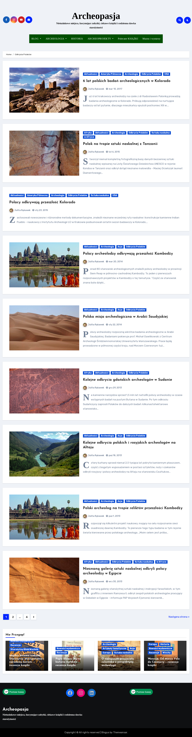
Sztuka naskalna (161, 133)
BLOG (35, 38)
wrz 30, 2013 (115, 581)
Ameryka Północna (111, 74)
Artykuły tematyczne (114, 648)
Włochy (167, 652)
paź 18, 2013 (115, 455)
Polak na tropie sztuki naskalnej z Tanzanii (120, 144)
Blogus (105, 732)
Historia (164, 644)
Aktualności (90, 74)
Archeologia (131, 74)
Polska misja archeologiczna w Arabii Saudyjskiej (125, 317)
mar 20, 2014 (115, 261)
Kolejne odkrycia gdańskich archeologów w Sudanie (127, 380)
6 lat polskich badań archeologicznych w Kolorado (126, 81)
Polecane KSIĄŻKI (128, 38)
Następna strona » (179, 616)
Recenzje (15, 645)
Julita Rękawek (96, 89)
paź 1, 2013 (114, 516)
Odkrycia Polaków (151, 74)
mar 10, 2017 (115, 89)
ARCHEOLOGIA (55, 38)
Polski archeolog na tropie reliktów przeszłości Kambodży (133, 508)
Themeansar (120, 732)
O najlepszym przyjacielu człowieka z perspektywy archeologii (118, 662)
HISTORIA (77, 38)
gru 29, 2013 (115, 387)
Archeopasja (96, 16)
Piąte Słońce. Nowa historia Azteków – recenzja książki (68, 662)
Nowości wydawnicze (22, 641)
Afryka (88, 133)
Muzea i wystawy (151, 38)
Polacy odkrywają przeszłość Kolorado (42, 202)
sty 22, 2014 (115, 324)
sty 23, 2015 (41, 210)
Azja (120, 246)
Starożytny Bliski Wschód (24, 649)
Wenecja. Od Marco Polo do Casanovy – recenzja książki (164, 662)
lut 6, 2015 (114, 152)
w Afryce (89, 137)
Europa (107, 652)
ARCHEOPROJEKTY (100, 38)
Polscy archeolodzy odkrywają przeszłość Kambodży (128, 254)
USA (166, 74)
